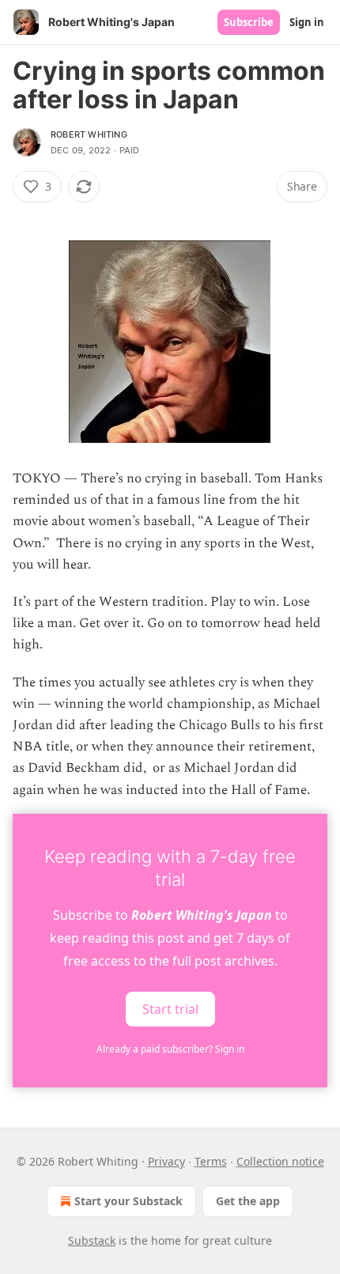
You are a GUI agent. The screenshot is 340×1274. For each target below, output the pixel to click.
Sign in (306, 22)
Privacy (166, 1161)
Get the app (248, 1200)
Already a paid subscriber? (170, 1049)
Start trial (170, 1008)
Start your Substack (128, 1200)
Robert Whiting (89, 134)
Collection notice (280, 1161)
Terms (211, 1161)
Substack (91, 1240)
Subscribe (249, 22)
